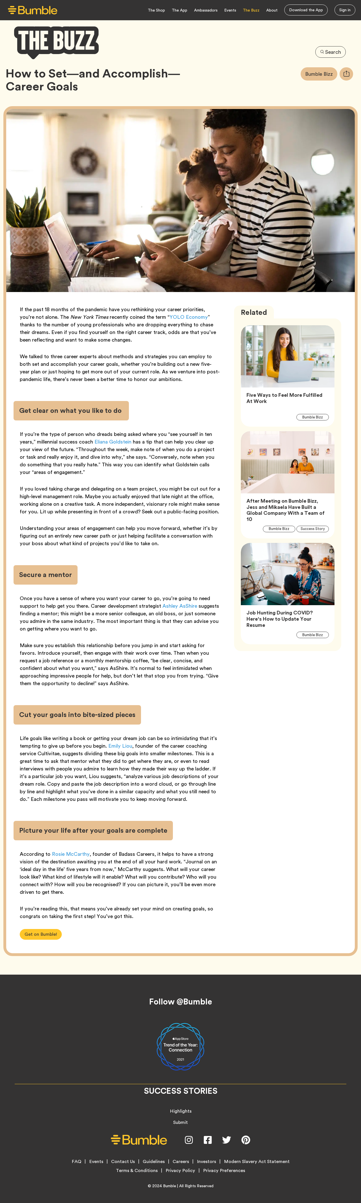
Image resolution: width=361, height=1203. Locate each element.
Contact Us (123, 1161)
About (272, 10)
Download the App (306, 10)
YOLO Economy (189, 317)
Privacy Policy (180, 1170)
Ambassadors (205, 10)
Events (230, 10)
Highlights (180, 1111)
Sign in (345, 10)
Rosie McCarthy (71, 854)
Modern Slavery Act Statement (257, 1161)
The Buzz (251, 10)
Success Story (315, 528)
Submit (180, 1122)
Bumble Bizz (321, 74)
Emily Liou (120, 746)
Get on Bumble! (41, 934)
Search (333, 52)
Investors (206, 1161)
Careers (181, 1161)
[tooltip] (346, 74)
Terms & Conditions (137, 1170)
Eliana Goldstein (112, 441)
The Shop (156, 10)
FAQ (76, 1161)
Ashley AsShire (179, 606)
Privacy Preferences (224, 1170)
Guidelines (154, 1161)
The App (179, 10)
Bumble (169, 1186)
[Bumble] (32, 10)
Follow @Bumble (180, 1001)
